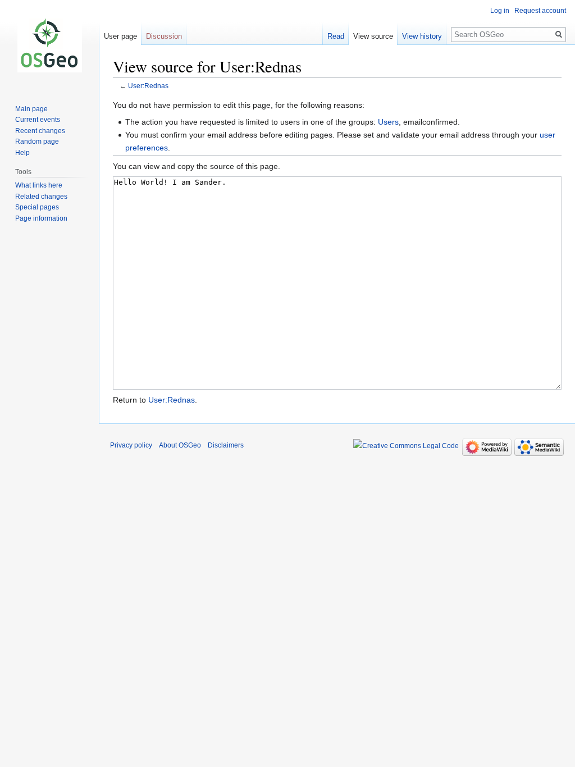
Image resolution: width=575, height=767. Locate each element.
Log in (499, 11)
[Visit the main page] (49, 45)
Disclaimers (226, 445)
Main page (31, 109)
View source (373, 36)
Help (22, 153)
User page (120, 36)
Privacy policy (131, 445)
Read (335, 36)
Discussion (164, 36)
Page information (41, 218)
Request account (540, 11)
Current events (37, 120)
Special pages (37, 207)
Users (388, 121)
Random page (37, 141)
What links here (38, 185)
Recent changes (40, 131)
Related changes (41, 196)
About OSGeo (180, 445)
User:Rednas (148, 85)
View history (422, 36)
